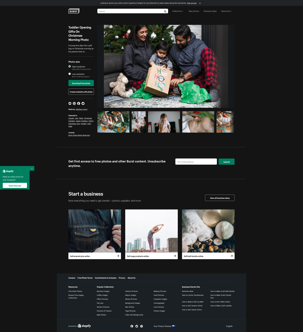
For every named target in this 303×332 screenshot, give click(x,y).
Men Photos (129, 306)
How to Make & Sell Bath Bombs (222, 291)
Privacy (122, 277)
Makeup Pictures (160, 291)
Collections (177, 10)
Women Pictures (103, 306)
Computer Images (160, 299)
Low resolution (78, 74)
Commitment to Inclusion (105, 277)
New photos (194, 10)
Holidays (71, 120)
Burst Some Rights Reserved (79, 135)
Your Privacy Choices (162, 325)
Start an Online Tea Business (193, 295)
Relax (81, 118)
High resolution (78, 66)
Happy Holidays (82, 120)
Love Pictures (159, 306)
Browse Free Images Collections (76, 296)
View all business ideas (220, 197)
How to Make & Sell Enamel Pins (220, 296)
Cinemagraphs (159, 303)
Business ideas (210, 10)
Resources (225, 10)
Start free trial (15, 185)
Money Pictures (131, 299)
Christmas (88, 118)
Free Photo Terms (85, 277)
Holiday (83, 123)
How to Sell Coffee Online (220, 301)
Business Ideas (187, 291)
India (70, 126)
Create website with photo (81, 91)
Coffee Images (102, 295)
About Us (131, 277)
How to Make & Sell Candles (221, 305)
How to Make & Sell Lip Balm (193, 301)
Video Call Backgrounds (134, 314)
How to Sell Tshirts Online (192, 309)
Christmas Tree (74, 123)
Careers (71, 277)
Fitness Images (159, 310)
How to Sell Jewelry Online (192, 305)
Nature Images (130, 295)
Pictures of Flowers (104, 310)
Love (76, 118)
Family (91, 120)
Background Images (132, 303)
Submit (226, 161)
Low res (122, 130)
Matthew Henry (81, 109)
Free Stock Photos (75, 291)
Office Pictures (102, 299)
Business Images (103, 291)
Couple (71, 118)
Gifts (89, 123)
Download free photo (81, 83)
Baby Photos (101, 314)
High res (113, 130)
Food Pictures (159, 295)
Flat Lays (100, 303)
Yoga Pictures (130, 310)
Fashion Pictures (131, 291)
